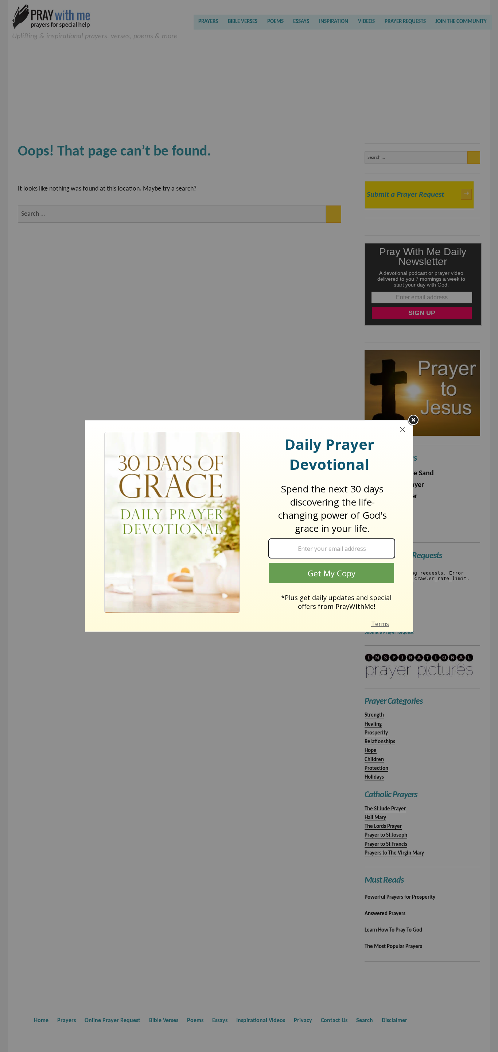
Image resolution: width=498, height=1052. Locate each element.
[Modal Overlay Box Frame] (249, 526)
